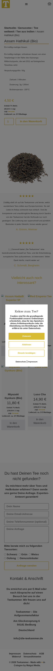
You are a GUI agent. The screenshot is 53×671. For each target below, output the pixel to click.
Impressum (33, 362)
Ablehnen (26, 344)
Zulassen (26, 336)
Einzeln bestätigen (26, 353)
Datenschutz (21, 362)
